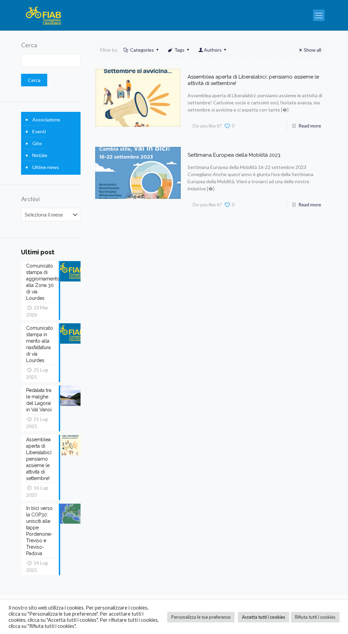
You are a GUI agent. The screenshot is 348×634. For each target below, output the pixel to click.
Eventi (39, 131)
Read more (309, 125)
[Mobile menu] (319, 15)
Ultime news (45, 167)
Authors (213, 50)
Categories (142, 50)
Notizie (39, 155)
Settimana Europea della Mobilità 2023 (234, 155)
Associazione (46, 119)
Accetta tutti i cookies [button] (263, 617)
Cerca (29, 45)
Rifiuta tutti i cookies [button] (315, 617)
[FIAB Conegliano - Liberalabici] (43, 15)
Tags (179, 50)
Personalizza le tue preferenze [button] (200, 617)
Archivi (30, 199)
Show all (312, 50)
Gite (37, 143)
